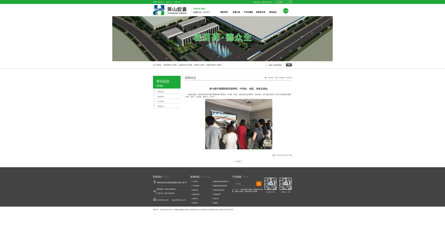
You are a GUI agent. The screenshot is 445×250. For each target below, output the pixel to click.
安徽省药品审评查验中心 (221, 181)
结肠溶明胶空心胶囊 (213, 65)
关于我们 (195, 181)
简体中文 (169, 2)
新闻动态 (161, 91)
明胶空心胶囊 (199, 65)
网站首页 (160, 2)
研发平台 (195, 198)
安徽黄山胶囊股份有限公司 (182, 209)
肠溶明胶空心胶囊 (170, 65)
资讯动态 (273, 12)
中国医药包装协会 (218, 190)
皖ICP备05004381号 (166, 209)
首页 (276, 77)
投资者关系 (260, 12)
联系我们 (195, 203)
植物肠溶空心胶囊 (185, 65)
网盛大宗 (222, 209)
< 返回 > (238, 161)
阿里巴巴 (216, 198)
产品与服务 (248, 12)
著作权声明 (229, 209)
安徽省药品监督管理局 (220, 186)
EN (287, 11)
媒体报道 (161, 96)
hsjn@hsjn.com (162, 200)
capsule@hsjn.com (177, 200)
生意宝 (217, 209)
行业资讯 (161, 101)
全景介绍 (236, 12)
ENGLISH (178, 2)
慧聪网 (215, 203)
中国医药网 (216, 194)
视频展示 (161, 106)
